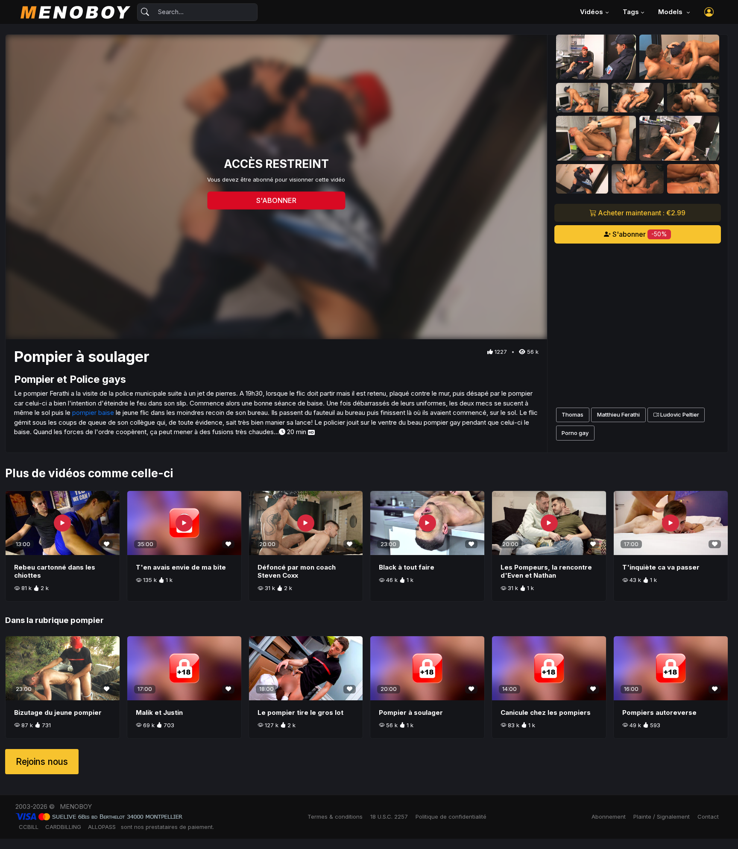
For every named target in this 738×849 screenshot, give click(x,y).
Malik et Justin (159, 712)
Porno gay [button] (575, 432)
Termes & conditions (335, 816)
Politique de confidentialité (451, 816)
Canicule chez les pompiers (546, 712)
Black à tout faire (406, 567)
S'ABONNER (276, 200)
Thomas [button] (572, 414)
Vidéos (591, 12)
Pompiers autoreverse (659, 712)
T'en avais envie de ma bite (181, 567)
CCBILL (28, 826)
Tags (631, 12)
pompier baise (93, 412)
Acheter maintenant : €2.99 (640, 213)
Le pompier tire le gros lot (300, 712)
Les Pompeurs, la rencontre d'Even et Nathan (546, 571)
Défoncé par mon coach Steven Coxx (297, 571)
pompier (87, 620)
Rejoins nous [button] (42, 761)
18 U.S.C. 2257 (389, 816)
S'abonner (639, 234)
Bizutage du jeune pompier (58, 712)
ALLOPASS (102, 826)
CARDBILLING (63, 826)
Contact (708, 816)
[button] (709, 12)
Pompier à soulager (411, 712)
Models (671, 12)
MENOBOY (76, 806)
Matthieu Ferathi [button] (618, 414)
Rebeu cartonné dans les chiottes (54, 571)
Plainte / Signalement (661, 816)
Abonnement (609, 816)
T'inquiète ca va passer (661, 567)
